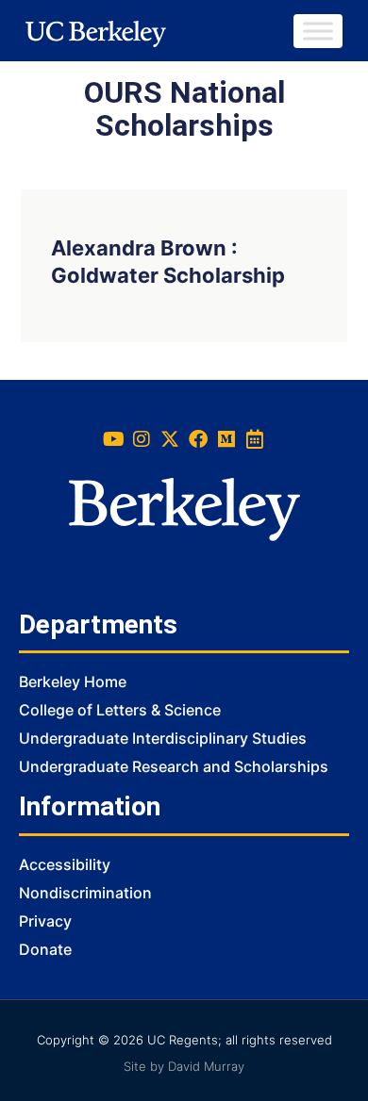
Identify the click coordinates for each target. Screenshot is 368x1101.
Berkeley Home (72, 681)
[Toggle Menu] (318, 31)
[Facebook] (198, 439)
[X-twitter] (170, 439)
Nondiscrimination (85, 892)
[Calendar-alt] (255, 439)
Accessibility (64, 864)
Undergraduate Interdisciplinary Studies (163, 738)
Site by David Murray (184, 1066)
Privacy (45, 921)
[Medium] (226, 439)
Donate (45, 949)
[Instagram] (141, 439)
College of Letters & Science (120, 709)
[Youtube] (113, 439)
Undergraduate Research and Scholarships (173, 766)
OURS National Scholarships (184, 108)
